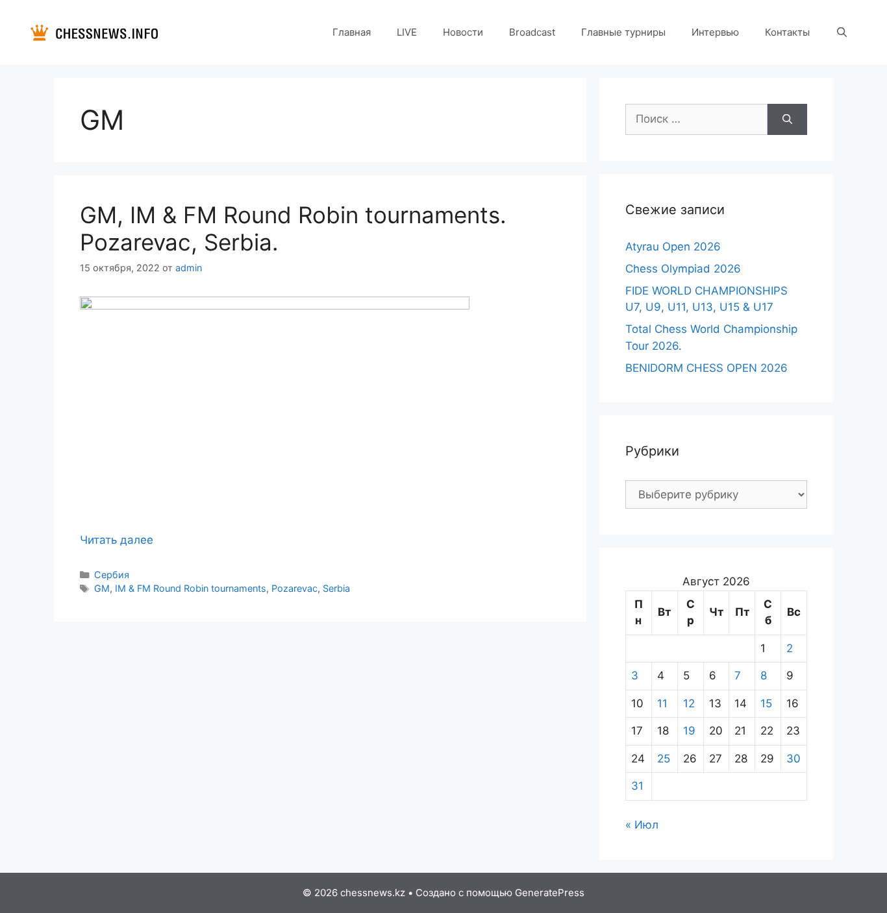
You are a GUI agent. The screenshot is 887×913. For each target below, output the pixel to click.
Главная (351, 32)
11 (662, 703)
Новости (463, 32)
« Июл (641, 824)
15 (766, 703)
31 (637, 785)
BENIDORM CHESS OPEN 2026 (706, 367)
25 (663, 758)
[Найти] (787, 119)
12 (689, 703)
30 (793, 758)
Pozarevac (294, 588)
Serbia (336, 588)
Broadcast (532, 32)
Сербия (111, 574)
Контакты (787, 32)
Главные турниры (623, 32)
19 (689, 730)
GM (102, 588)
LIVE (407, 32)
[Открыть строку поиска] (842, 32)
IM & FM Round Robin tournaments (190, 588)
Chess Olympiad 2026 (683, 268)
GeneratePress (549, 892)
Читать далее (116, 539)
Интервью (715, 32)
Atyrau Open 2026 (673, 246)
